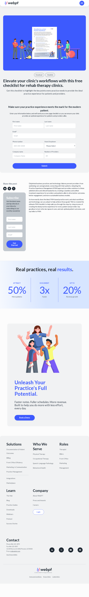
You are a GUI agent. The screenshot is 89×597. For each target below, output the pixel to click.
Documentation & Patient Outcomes (15, 451)
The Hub (9, 496)
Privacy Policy (47, 576)
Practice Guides (12, 505)
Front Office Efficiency (14, 462)
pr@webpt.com (15, 551)
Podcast (9, 519)
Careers (36, 505)
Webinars (9, 514)
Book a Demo (24, 418)
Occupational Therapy (41, 459)
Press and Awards (39, 500)
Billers (61, 454)
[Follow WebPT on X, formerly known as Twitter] (61, 549)
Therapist (62, 449)
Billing (8, 458)
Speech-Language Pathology (43, 463)
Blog (8, 500)
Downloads (10, 510)
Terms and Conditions (35, 576)
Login (38, 512)
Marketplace (10, 483)
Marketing (63, 463)
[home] (12, 3)
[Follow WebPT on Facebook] (80, 549)
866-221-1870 (15, 544)
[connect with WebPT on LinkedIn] (51, 549)
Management (64, 468)
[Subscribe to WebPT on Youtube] (70, 549)
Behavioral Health (39, 468)
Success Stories (11, 524)
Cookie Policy (56, 576)
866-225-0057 (13, 546)
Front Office (63, 459)
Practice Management (14, 472)
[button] (81, 3)
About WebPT (38, 496)
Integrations (10, 478)
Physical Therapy (39, 454)
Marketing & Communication (16, 467)
